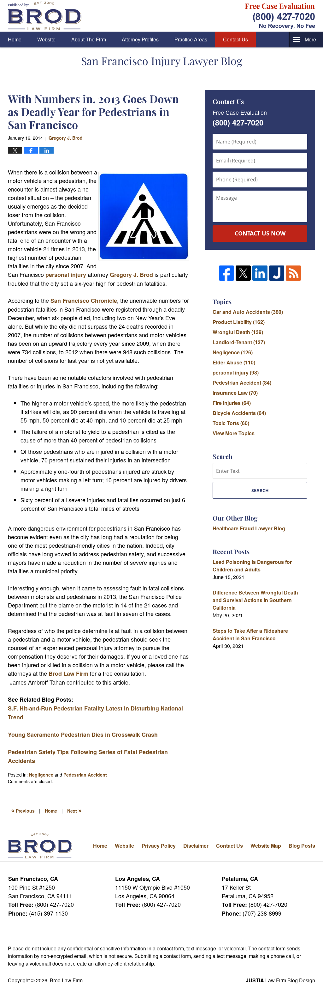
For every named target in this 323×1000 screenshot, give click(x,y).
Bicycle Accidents (239, 413)
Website (46, 39)
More (310, 39)
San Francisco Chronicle (83, 300)
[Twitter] (243, 273)
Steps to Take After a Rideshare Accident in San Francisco (250, 634)
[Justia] (276, 273)
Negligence (41, 774)
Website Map (265, 845)
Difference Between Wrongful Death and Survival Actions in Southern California (255, 600)
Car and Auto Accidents (248, 311)
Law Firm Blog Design (280, 980)
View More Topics (234, 433)
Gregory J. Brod (131, 275)
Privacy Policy (159, 845)
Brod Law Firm (68, 673)
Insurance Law (235, 392)
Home (14, 39)
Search (260, 490)
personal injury (65, 275)
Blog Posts (302, 845)
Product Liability (239, 322)
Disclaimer (195, 845)
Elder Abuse (234, 362)
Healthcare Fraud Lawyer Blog (249, 528)
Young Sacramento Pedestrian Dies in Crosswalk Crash (83, 734)
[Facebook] (226, 273)
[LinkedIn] (259, 273)
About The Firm (88, 39)
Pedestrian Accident (85, 774)
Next (74, 810)
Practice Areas (190, 39)
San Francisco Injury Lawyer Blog (44, 16)
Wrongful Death (238, 332)
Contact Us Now (260, 233)
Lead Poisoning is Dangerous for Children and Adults (252, 565)
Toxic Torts (231, 423)
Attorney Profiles (140, 39)
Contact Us (235, 39)
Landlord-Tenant (239, 342)
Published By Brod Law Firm (280, 16)
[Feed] (293, 273)
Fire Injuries (232, 402)
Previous (23, 810)
